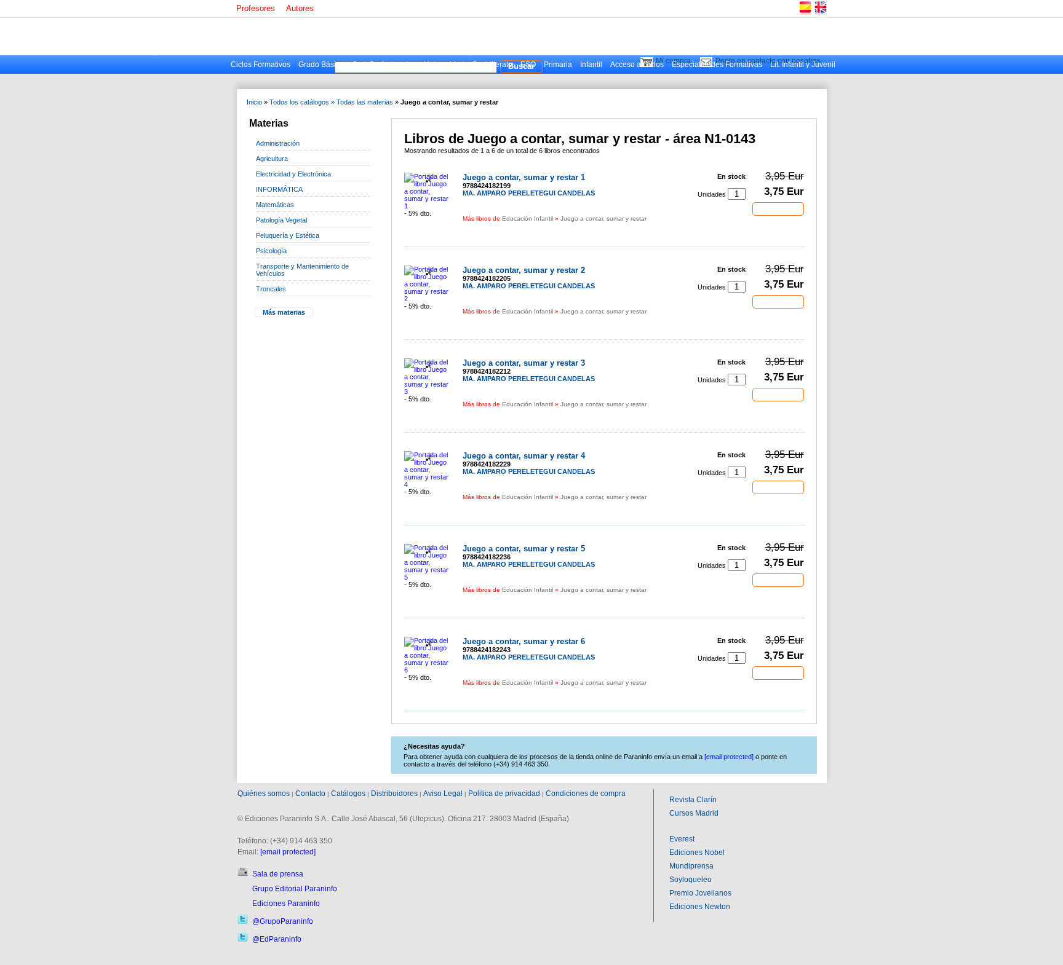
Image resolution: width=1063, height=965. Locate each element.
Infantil (591, 64)
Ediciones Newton (699, 906)
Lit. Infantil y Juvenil (802, 64)
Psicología (271, 250)
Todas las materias (364, 102)
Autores (300, 8)
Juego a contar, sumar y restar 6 (524, 641)
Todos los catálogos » (302, 102)
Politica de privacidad (504, 793)
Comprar (778, 208)
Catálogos (348, 793)
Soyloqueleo (690, 879)
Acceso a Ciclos (637, 64)
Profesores (255, 8)
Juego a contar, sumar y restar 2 (524, 270)
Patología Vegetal (281, 220)
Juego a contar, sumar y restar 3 (524, 363)
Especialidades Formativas (717, 64)
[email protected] (288, 852)
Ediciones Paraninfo (286, 903)
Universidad (444, 64)
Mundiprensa (691, 866)
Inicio (254, 102)
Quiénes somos (263, 793)
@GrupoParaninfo (282, 921)
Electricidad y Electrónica (293, 174)
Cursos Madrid (694, 813)
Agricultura (272, 158)
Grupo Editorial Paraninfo (294, 888)
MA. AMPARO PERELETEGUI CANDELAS (529, 193)
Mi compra (673, 61)
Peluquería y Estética (287, 235)
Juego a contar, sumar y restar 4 (524, 455)
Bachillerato (492, 64)
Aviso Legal (443, 793)
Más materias (284, 312)
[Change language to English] (820, 15)
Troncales (271, 289)
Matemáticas (275, 204)
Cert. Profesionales (384, 64)
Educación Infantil (527, 218)
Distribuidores (394, 793)
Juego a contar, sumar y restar (603, 218)
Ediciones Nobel (697, 852)
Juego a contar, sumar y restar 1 (524, 177)
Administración (278, 143)
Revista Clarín (693, 799)
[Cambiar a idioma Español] (804, 15)
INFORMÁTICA (279, 189)
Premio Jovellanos (700, 893)
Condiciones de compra (586, 793)
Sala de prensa (277, 874)
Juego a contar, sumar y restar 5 (524, 548)
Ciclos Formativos (260, 64)
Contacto (310, 793)
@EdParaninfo (276, 939)
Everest (682, 839)
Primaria (558, 64)
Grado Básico (321, 64)
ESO (528, 64)
